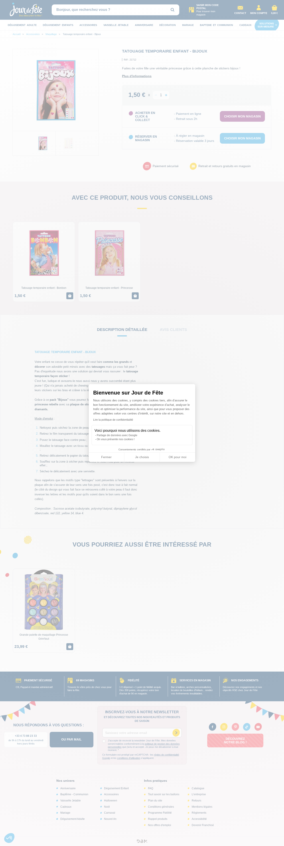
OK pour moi (177, 457)
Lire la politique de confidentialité (113, 419)
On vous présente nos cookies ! (115, 439)
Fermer (106, 457)
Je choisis (142, 457)
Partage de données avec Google (117, 435)
